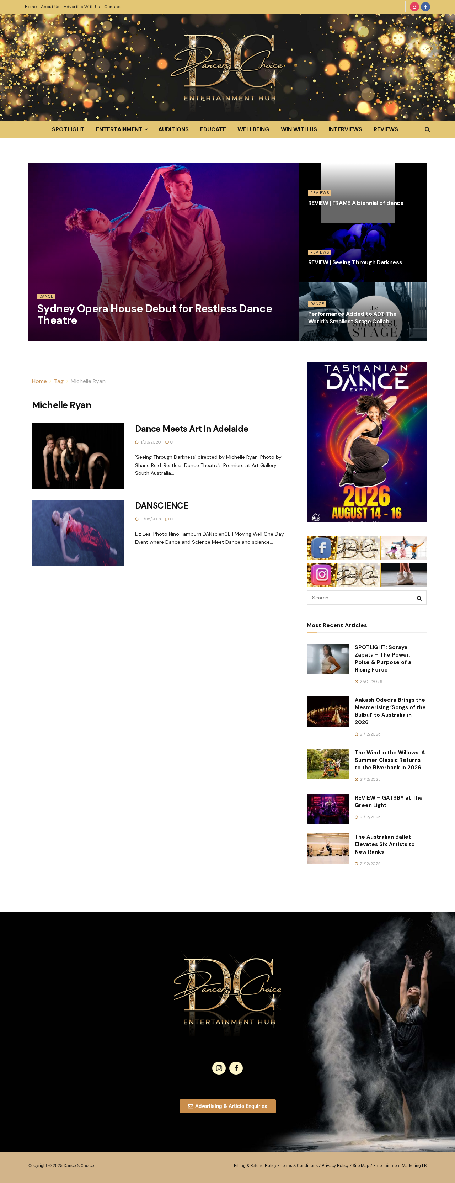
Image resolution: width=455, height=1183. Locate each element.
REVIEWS (386, 129)
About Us (50, 7)
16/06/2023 (53, 336)
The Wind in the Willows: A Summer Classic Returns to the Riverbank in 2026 (390, 760)
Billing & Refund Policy (255, 1165)
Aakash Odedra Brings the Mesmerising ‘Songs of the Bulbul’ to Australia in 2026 (390, 711)
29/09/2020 (323, 277)
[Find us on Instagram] (414, 7)
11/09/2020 (149, 442)
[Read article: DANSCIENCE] (78, 533)
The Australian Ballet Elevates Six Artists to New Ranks (385, 844)
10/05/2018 (149, 518)
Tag (59, 381)
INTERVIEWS (345, 129)
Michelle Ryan (88, 381)
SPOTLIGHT (68, 129)
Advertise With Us (82, 7)
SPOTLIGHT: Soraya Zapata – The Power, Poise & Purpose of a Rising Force (383, 658)
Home (31, 7)
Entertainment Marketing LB (400, 1165)
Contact (112, 7)
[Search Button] (427, 129)
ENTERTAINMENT (119, 129)
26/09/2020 (324, 336)
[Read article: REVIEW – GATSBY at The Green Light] (328, 809)
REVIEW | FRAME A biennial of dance (356, 203)
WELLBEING (253, 129)
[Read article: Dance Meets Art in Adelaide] (78, 456)
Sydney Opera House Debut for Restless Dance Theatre (154, 314)
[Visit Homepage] (227, 67)
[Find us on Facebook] (425, 7)
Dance (46, 296)
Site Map (361, 1165)
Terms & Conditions (299, 1165)
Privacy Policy (335, 1165)
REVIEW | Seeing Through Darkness (355, 262)
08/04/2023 (323, 218)
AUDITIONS (173, 129)
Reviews (319, 192)
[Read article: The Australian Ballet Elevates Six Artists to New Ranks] (328, 848)
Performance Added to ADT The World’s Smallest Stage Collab (352, 317)
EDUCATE (213, 129)
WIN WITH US (299, 129)
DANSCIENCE (161, 505)
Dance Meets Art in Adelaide (191, 428)
